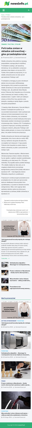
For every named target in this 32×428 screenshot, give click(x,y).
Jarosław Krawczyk (20, 57)
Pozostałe (20, 320)
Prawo (3, 381)
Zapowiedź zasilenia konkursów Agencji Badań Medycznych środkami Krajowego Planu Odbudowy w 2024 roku (16, 202)
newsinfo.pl (21, 425)
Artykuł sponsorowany (8, 320)
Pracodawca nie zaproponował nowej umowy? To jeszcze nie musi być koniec (20, 289)
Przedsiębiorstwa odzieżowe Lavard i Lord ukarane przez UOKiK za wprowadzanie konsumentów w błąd (17, 212)
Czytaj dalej (4, 258)
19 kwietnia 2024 (8, 57)
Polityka (11, 44)
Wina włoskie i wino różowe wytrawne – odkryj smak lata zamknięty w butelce (20, 280)
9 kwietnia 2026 (7, 387)
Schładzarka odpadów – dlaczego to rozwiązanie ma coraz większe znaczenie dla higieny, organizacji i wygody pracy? (15, 354)
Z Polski (17, 44)
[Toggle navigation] (3, 10)
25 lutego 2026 (7, 417)
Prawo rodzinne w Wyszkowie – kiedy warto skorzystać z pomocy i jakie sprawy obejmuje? (20, 273)
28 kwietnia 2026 (8, 327)
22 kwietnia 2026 (8, 357)
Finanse (4, 44)
